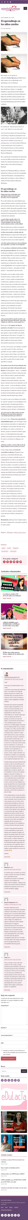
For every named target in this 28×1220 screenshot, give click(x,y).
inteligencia (15, 548)
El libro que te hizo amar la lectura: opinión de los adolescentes (13, 653)
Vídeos (10, 1207)
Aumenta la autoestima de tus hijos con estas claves (14, 1188)
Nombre (4, 1027)
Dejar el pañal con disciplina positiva (10, 1168)
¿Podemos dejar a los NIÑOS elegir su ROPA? (13, 1174)
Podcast (16, 1207)
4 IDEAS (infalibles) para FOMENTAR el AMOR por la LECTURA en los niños (11, 624)
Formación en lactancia (6, 1210)
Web (2, 1043)
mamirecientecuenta (10, 677)
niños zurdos (13, 551)
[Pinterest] (20, 562)
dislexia (3, 548)
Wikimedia (10, 532)
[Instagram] (8, 2)
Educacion (3, 544)
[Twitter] (5, 2)
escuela (9, 548)
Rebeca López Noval (20, 532)
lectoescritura (5, 551)
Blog (6, 1207)
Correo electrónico (7, 1035)
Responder (7, 856)
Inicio (2, 1207)
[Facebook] (2, 2)
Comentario (5, 1005)
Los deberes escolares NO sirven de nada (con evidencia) (12, 595)
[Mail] (17, 562)
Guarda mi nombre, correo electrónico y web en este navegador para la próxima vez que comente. (15, 1052)
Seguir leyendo (7, 598)
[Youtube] (10, 2)
